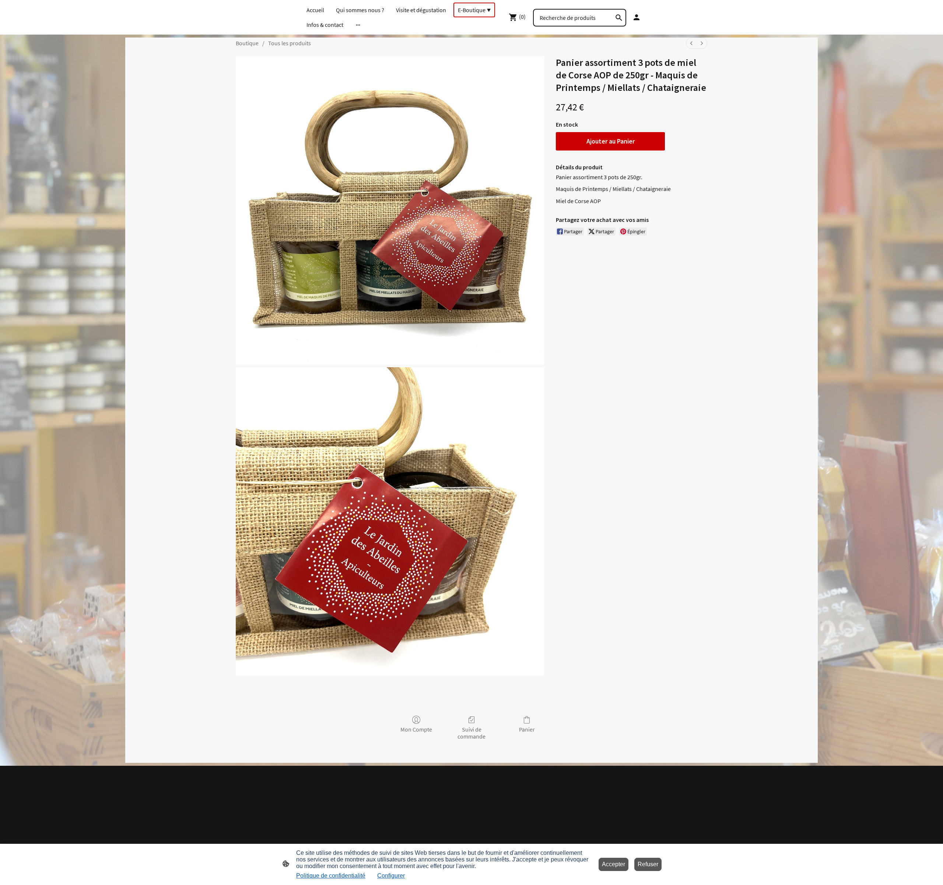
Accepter (613, 864)
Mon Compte (416, 729)
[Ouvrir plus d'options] (358, 25)
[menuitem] (691, 43)
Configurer (391, 875)
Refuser (648, 864)
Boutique (247, 43)
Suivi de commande (471, 733)
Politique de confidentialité (330, 875)
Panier (527, 729)
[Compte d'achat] (636, 17)
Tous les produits (289, 43)
